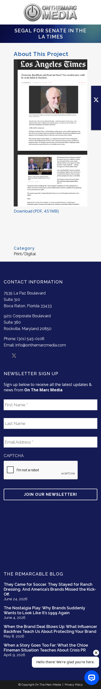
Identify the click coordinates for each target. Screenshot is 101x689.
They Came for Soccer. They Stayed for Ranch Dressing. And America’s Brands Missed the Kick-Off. (50, 589)
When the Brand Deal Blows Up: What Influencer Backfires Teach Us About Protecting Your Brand (50, 629)
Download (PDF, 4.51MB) (36, 211)
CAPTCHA (14, 455)
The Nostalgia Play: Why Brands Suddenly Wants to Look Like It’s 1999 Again (44, 610)
